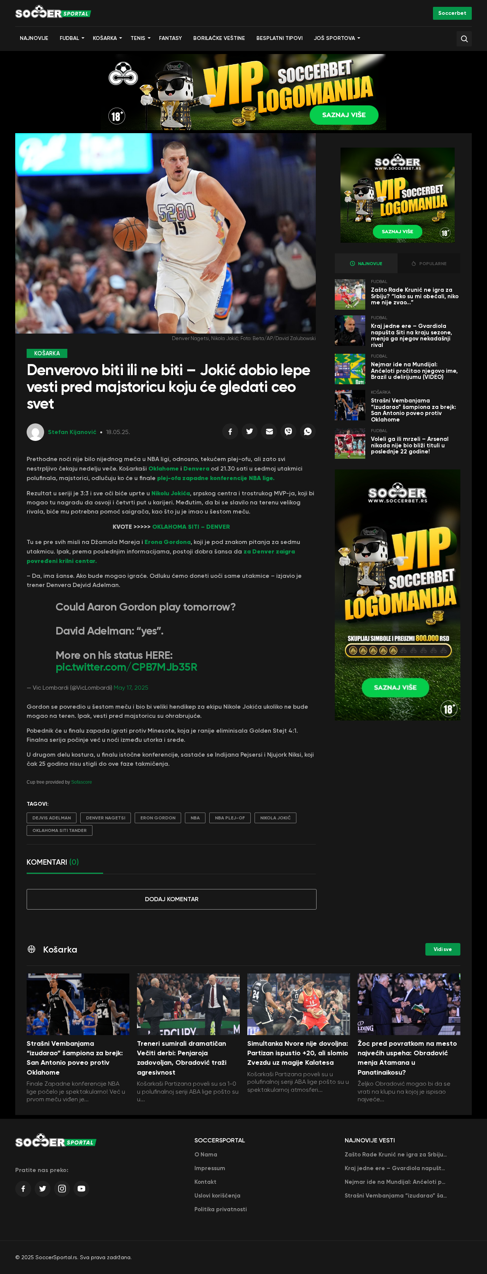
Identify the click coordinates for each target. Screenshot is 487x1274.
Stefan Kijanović (72, 432)
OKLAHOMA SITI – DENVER (191, 526)
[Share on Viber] (288, 433)
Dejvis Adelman (51, 818)
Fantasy (170, 38)
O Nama (205, 1154)
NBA (195, 818)
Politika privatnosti (220, 1209)
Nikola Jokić (275, 818)
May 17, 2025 (131, 687)
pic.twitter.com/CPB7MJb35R (126, 667)
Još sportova (334, 38)
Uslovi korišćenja (217, 1195)
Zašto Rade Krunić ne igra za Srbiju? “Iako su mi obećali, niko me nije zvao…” (414, 296)
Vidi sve (443, 949)
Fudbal (69, 38)
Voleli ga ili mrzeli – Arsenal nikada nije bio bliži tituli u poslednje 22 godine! (410, 445)
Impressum (209, 1168)
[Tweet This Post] (250, 433)
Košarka (105, 38)
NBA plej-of (230, 818)
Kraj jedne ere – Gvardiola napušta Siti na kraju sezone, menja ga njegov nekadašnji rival (411, 335)
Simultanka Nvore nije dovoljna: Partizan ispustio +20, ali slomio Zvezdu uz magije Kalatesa (297, 1053)
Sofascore (81, 782)
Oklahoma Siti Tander (59, 830)
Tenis (138, 38)
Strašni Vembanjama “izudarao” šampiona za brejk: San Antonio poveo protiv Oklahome (413, 410)
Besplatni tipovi (279, 38)
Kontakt (205, 1182)
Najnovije (34, 38)
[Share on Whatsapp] (308, 433)
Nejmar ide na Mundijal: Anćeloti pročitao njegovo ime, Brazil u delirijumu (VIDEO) (414, 370)
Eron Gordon (157, 818)
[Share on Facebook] (230, 433)
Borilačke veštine (219, 38)
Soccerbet (452, 13)
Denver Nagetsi (105, 818)
